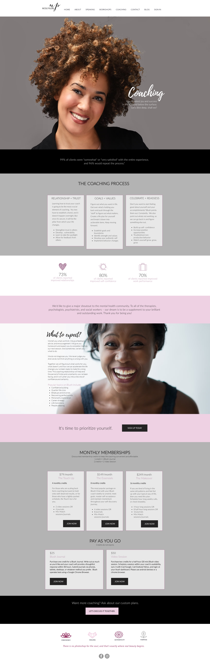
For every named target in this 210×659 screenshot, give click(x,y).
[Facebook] (101, 656)
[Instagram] (107, 656)
